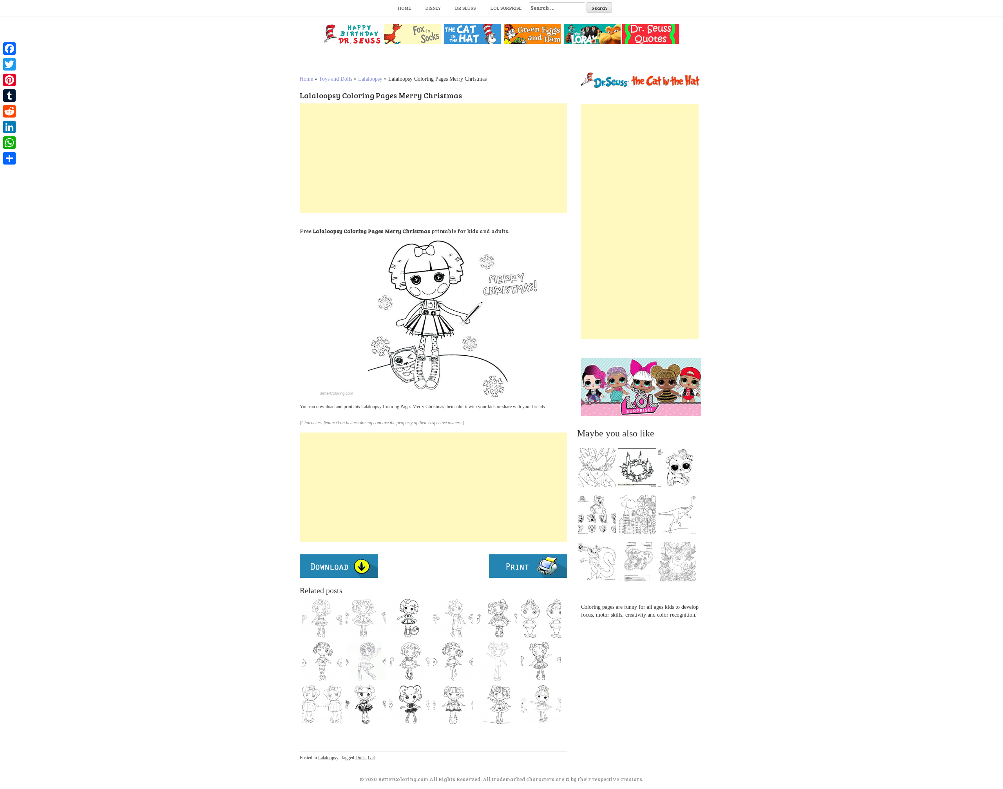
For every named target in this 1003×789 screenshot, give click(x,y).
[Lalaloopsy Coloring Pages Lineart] (497, 618)
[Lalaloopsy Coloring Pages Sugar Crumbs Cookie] (409, 661)
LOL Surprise (506, 8)
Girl (371, 757)
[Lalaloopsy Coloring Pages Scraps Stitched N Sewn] (541, 661)
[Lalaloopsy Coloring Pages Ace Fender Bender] (453, 618)
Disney (433, 8)
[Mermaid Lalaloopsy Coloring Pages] (321, 661)
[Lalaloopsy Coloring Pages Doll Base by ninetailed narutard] (497, 661)
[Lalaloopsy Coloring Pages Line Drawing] (321, 618)
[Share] (9, 158)
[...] (599, 469)
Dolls (360, 757)
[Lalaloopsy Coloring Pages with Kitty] (365, 618)
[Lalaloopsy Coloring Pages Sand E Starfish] (453, 661)
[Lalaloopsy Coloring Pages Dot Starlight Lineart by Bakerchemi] (365, 661)
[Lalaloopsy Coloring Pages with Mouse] (541, 704)
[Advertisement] (433, 158)
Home (404, 8)
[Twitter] (9, 64)
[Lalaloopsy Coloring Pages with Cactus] (453, 704)
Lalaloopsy (370, 79)
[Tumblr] (9, 95)
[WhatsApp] (9, 142)
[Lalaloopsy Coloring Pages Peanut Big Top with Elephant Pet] (409, 704)
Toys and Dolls (335, 79)
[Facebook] (9, 48)
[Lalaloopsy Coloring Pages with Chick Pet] (409, 618)
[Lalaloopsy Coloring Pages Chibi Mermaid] (541, 618)
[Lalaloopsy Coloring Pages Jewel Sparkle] (321, 704)
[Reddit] (9, 111)
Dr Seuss (465, 8)
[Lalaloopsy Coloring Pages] (497, 704)
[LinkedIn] (9, 127)
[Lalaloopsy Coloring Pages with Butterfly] (365, 704)
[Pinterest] (9, 80)
